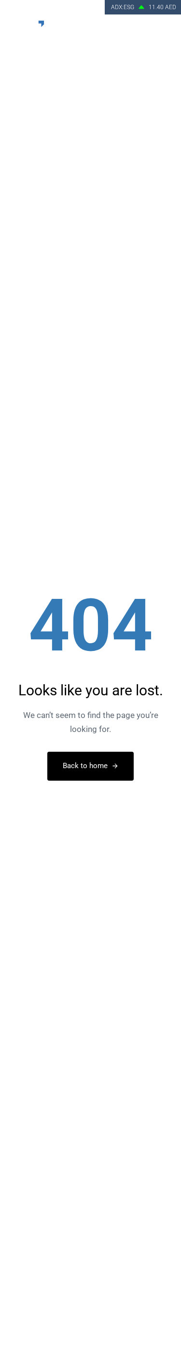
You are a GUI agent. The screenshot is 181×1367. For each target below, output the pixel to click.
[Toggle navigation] (166, 28)
